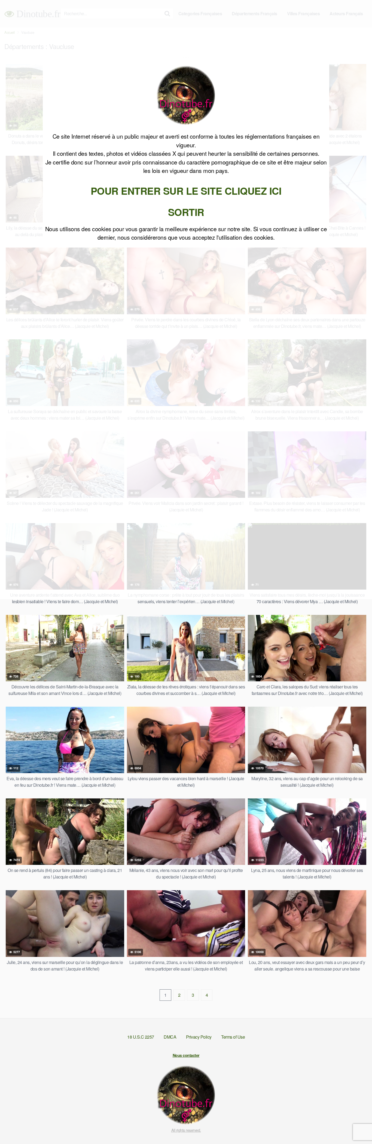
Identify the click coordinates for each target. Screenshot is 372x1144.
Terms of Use (233, 1037)
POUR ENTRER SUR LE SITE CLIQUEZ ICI (186, 191)
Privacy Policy (199, 1037)
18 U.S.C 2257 (140, 1037)
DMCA (170, 1037)
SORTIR (186, 212)
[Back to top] (357, 1126)
